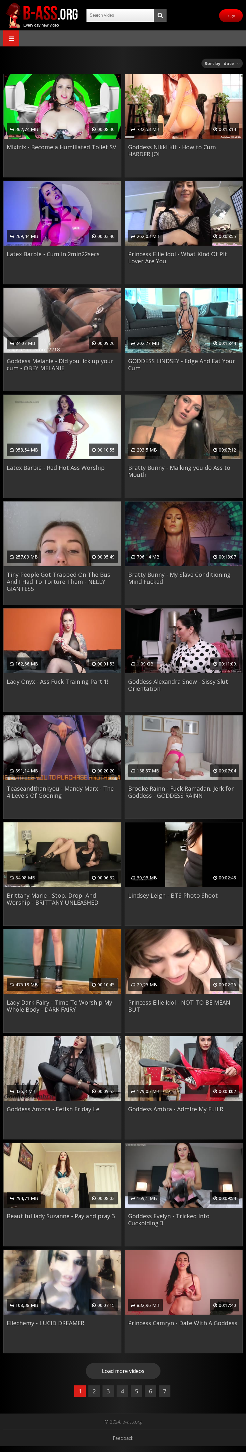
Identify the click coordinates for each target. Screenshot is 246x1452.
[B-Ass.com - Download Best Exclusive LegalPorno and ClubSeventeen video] (41, 15)
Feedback (123, 1438)
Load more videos (123, 1371)
